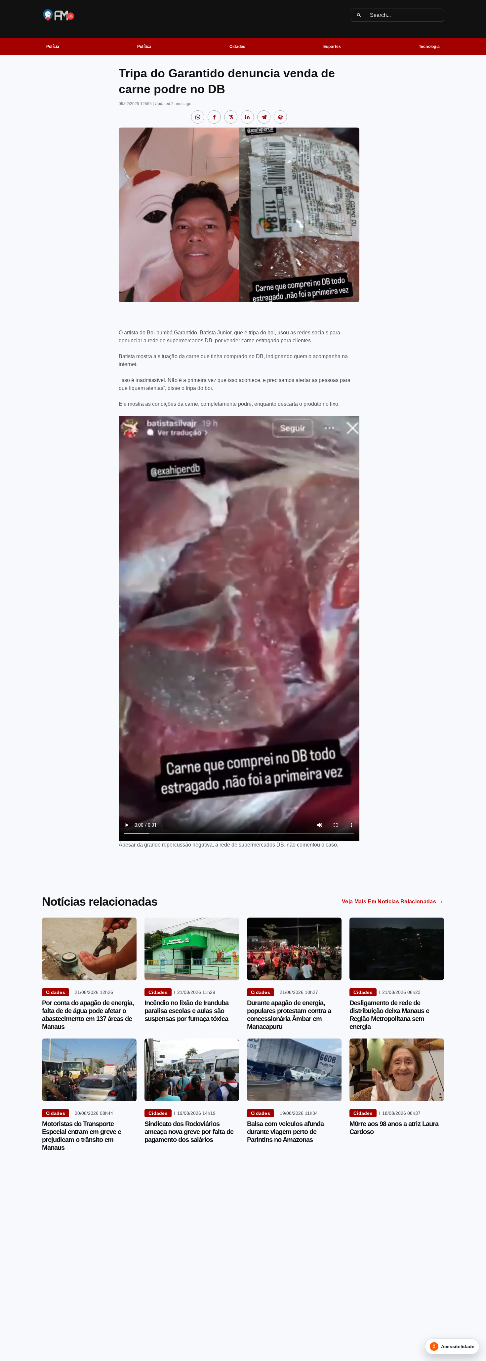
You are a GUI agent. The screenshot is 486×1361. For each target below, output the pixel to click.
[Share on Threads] (280, 117)
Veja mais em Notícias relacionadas (389, 901)
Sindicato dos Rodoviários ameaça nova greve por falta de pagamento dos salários (188, 1131)
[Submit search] (359, 15)
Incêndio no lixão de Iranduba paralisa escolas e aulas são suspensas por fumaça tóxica (186, 1010)
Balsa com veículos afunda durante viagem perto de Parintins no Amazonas (285, 1131)
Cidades (237, 46)
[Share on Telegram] (263, 117)
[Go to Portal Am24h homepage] (58, 15)
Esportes (332, 46)
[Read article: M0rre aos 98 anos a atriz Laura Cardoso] (396, 1070)
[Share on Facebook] (214, 117)
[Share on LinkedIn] (247, 117)
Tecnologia (429, 46)
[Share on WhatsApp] (197, 117)
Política (144, 46)
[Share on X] (230, 117)
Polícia (53, 46)
